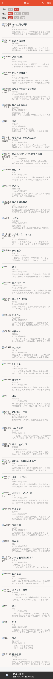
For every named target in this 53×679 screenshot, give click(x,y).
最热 (10, 9)
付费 (23, 18)
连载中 (17, 13)
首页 (49, 3)
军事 (26, 3)
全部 (10, 13)
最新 (16, 9)
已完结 (26, 13)
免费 (16, 18)
